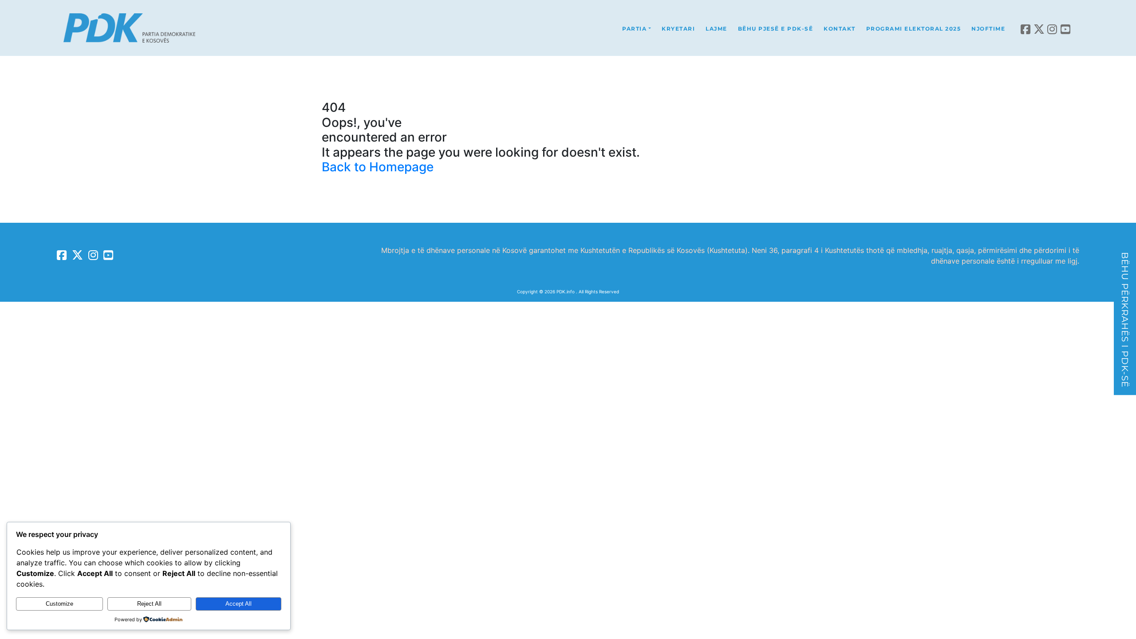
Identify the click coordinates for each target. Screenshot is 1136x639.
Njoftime (988, 28)
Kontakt (840, 28)
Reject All (149, 603)
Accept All (238, 603)
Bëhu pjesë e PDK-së (775, 28)
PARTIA (634, 28)
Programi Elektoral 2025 (913, 28)
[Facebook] (1026, 27)
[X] (1039, 27)
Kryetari (678, 28)
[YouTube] (1066, 27)
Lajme (716, 28)
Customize (59, 603)
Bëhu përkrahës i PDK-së (1125, 319)
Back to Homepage (378, 166)
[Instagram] (1052, 27)
